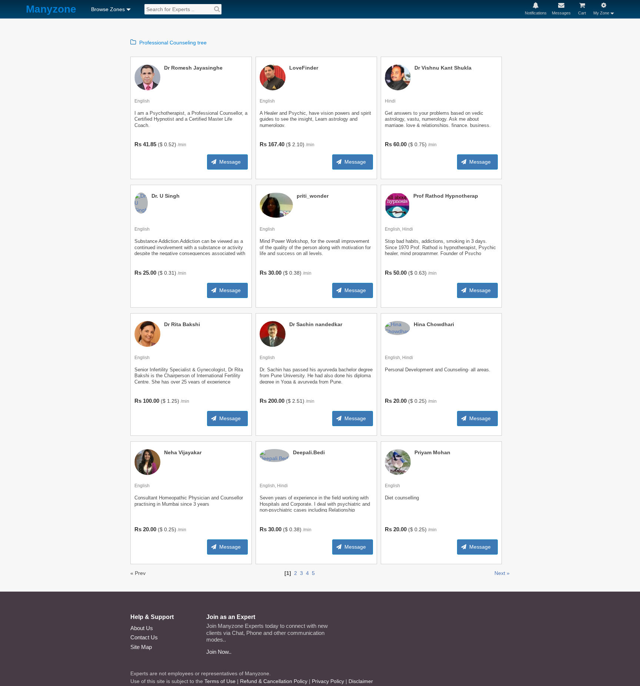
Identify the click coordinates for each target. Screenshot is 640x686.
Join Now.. (218, 652)
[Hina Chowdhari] (397, 327)
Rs (137, 144)
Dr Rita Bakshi (182, 324)
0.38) (295, 273)
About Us (141, 628)
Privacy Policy (328, 681)
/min (182, 144)
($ (160, 144)
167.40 (276, 144)
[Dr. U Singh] (141, 202)
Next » (502, 573)
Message (230, 162)
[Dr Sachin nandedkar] (273, 334)
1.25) (173, 401)
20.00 (400, 401)
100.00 (151, 401)
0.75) (420, 144)
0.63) (420, 273)
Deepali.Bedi (309, 452)
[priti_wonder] (276, 205)
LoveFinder (303, 68)
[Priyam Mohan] (398, 462)
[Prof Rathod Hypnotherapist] (397, 205)
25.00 (149, 273)
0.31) (170, 273)
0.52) (170, 144)
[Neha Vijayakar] (147, 462)
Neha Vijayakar (182, 452)
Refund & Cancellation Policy (273, 681)
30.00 (274, 273)
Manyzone (51, 9)
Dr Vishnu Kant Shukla (442, 68)
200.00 (276, 401)
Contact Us (144, 637)
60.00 (400, 144)
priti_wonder (313, 196)
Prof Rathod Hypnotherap (445, 196)
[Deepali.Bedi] (274, 455)
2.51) (298, 401)
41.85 (149, 144)
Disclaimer (361, 681)
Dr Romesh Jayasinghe (193, 68)
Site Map (141, 647)
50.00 (400, 273)
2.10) (298, 144)
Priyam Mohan (432, 452)
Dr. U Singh (165, 196)
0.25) (420, 401)
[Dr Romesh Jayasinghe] (147, 77)
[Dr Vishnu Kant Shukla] (398, 77)
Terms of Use (220, 681)
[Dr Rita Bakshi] (147, 334)
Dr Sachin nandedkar (315, 324)
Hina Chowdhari (434, 324)
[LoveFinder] (273, 77)
